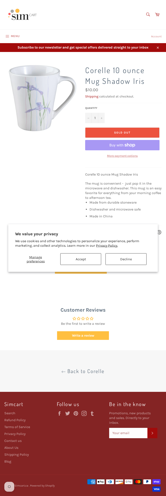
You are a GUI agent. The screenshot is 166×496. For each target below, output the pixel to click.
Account (156, 36)
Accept (81, 259)
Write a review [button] (83, 335)
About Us (11, 448)
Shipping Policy (16, 454)
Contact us (13, 441)
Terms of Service (17, 427)
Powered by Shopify (42, 485)
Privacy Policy (15, 434)
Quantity (91, 108)
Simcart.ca (21, 485)
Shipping (91, 96)
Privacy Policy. (107, 245)
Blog (7, 461)
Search (9, 413)
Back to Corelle (85, 371)
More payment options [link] (122, 156)
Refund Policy (15, 420)
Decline (126, 259)
